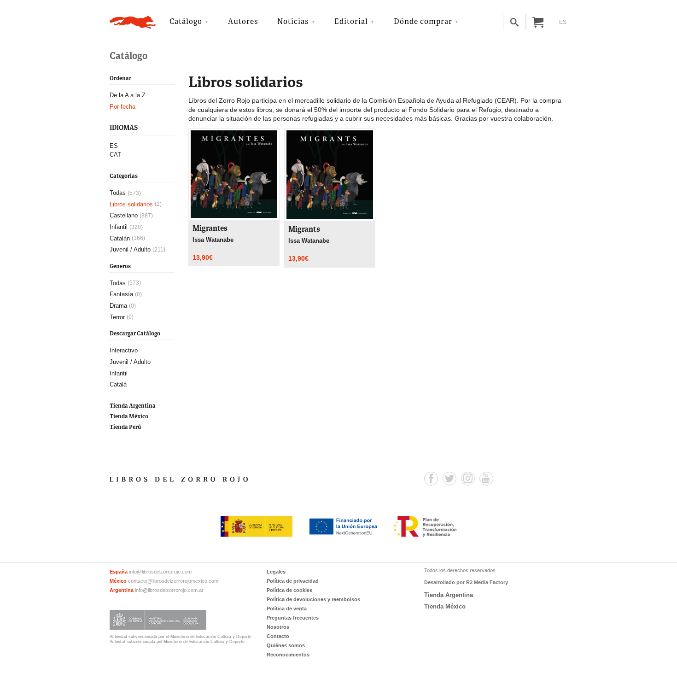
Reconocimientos (288, 654)
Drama (118, 305)
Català (118, 384)
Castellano (124, 215)
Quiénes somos (286, 645)
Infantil (119, 226)
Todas (118, 192)
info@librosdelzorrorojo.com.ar (169, 590)
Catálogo (185, 22)
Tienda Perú (125, 427)
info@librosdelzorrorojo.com (160, 571)
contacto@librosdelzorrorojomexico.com (173, 581)
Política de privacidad (293, 581)
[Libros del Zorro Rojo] (133, 22)
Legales (276, 571)
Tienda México (129, 416)
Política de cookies (289, 590)
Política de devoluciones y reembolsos (313, 599)
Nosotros (278, 627)
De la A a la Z (128, 95)
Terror (117, 317)
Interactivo (124, 350)
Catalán (120, 238)
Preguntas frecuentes (293, 617)
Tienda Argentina (133, 406)
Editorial (351, 22)
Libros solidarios (131, 204)
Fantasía (121, 294)
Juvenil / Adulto (130, 249)
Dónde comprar (423, 22)
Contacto (278, 636)
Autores (243, 22)
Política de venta (287, 608)
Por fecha (122, 106)
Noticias (293, 22)
